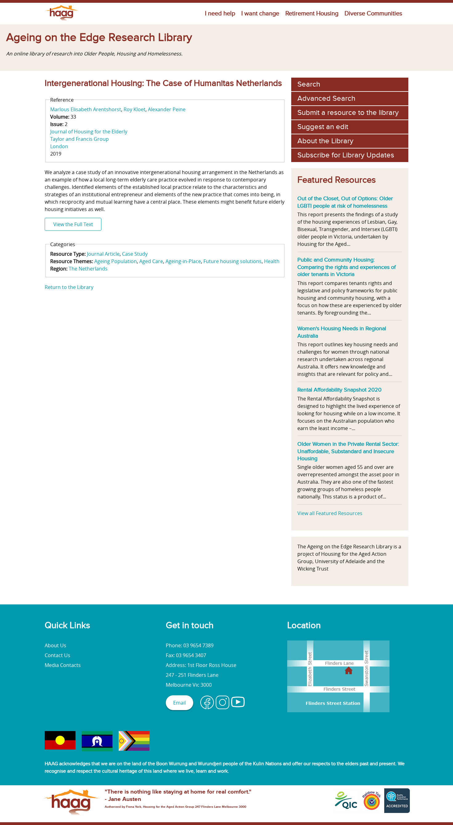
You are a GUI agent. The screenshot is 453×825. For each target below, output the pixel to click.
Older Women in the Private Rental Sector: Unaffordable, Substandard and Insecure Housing (348, 451)
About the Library (325, 140)
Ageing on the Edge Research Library (99, 37)
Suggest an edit (322, 126)
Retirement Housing (311, 13)
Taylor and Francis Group (79, 139)
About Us (55, 645)
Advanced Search (326, 98)
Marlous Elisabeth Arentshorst (85, 109)
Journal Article (103, 253)
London (59, 146)
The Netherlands (88, 268)
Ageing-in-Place (183, 261)
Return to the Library (69, 287)
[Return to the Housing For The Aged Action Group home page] (62, 20)
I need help (220, 13)
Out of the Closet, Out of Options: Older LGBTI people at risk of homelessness (345, 202)
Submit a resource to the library (348, 112)
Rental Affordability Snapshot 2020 (339, 389)
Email (179, 702)
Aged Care (151, 261)
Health (272, 261)
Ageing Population (115, 261)
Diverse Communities (373, 13)
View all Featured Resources (329, 513)
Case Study (135, 253)
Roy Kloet (134, 109)
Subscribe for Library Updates (345, 155)
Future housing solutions (232, 261)
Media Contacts (63, 665)
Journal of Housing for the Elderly (88, 131)
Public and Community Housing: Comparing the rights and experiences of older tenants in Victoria (346, 267)
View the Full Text (73, 224)
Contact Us (57, 655)
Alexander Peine (167, 109)
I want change (260, 13)
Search (308, 84)
